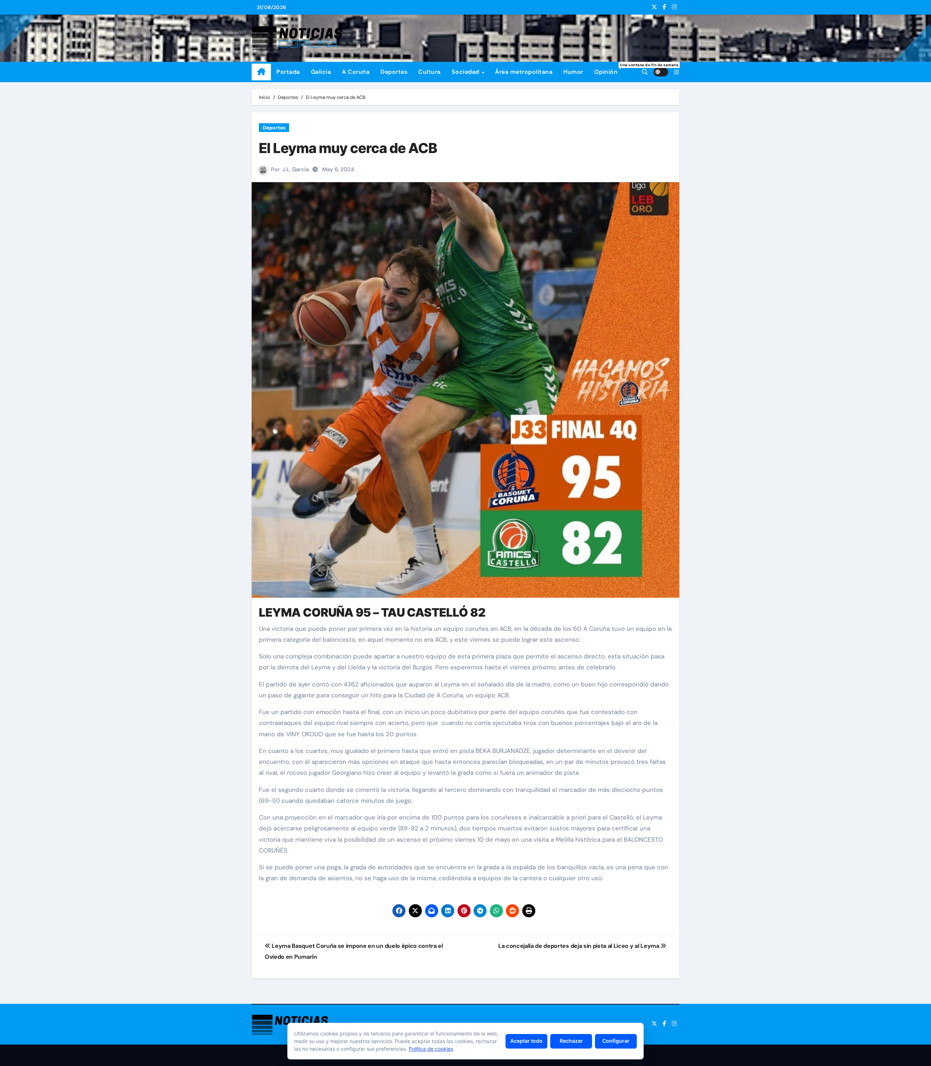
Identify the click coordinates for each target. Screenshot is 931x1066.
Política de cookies (431, 1049)
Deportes (393, 72)
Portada (288, 72)
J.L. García (296, 169)
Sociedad (466, 72)
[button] (676, 72)
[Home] (261, 72)
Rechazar (571, 1041)
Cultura (429, 72)
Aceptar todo (526, 1041)
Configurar (616, 1041)
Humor (573, 72)
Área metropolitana (523, 72)
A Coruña (355, 72)
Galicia (321, 72)
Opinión (608, 69)
